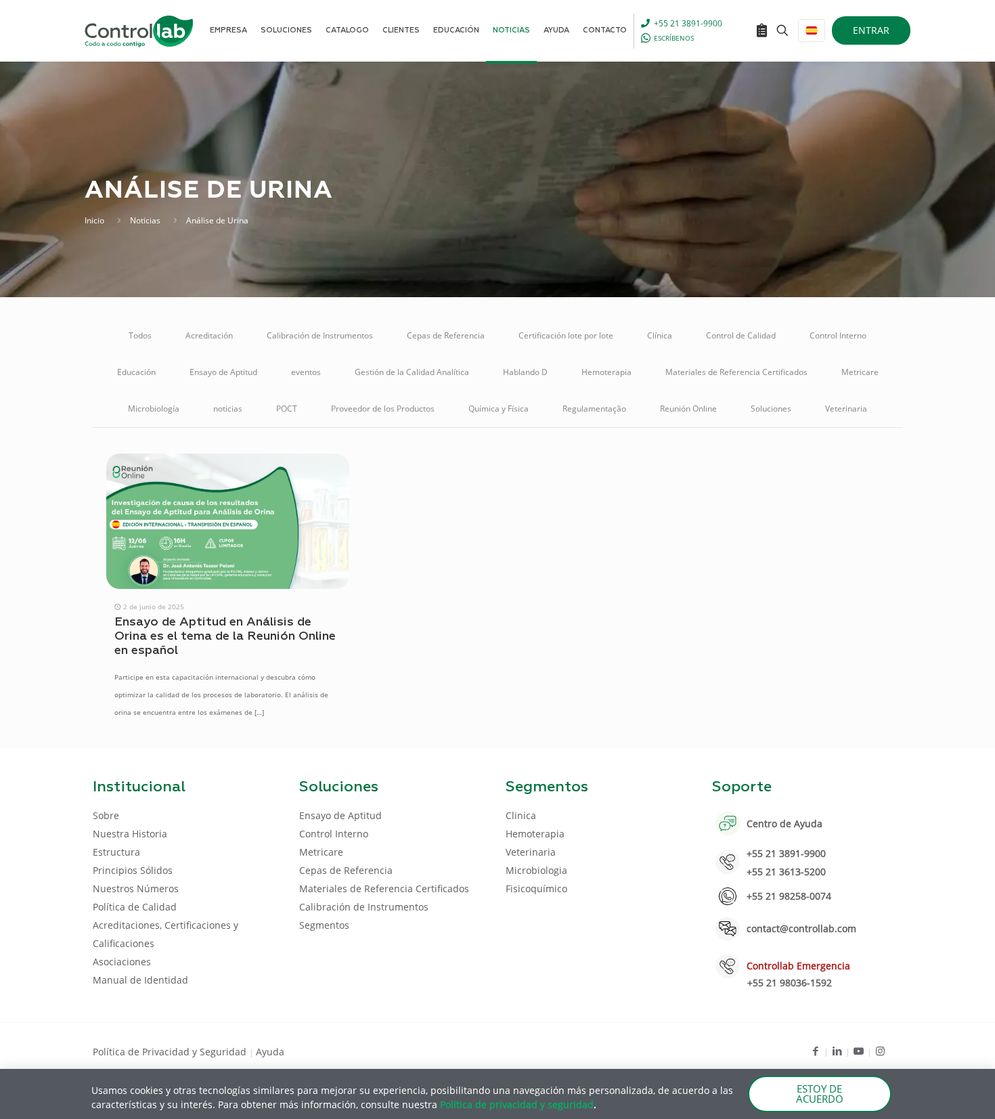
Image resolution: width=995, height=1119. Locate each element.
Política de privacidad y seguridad (517, 1104)
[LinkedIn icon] (836, 1050)
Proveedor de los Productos (383, 408)
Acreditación (209, 335)
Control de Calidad (741, 335)
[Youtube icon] (858, 1050)
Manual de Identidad (140, 979)
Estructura (116, 852)
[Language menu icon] (811, 30)
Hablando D (525, 372)
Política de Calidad (135, 906)
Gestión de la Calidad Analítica (412, 372)
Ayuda (270, 1051)
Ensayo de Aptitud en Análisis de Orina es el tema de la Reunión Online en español (225, 636)
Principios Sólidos (133, 870)
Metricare (860, 372)
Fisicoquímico (536, 888)
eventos (306, 372)
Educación (136, 372)
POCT (286, 408)
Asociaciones (122, 961)
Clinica (521, 815)
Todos (140, 335)
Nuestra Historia (130, 833)
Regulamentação (594, 408)
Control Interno (838, 335)
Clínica (659, 335)
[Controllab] (139, 30)
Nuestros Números (136, 888)
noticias (227, 408)
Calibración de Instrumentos (320, 335)
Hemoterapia (606, 372)
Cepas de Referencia (446, 335)
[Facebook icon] (815, 1050)
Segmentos (324, 925)
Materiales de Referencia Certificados (736, 372)
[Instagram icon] (880, 1050)
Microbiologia (536, 870)
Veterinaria (846, 408)
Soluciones (771, 408)
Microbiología (153, 408)
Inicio (94, 220)
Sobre (106, 815)
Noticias (145, 220)
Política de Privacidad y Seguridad (171, 1051)
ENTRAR (871, 30)
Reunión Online (688, 408)
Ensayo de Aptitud (223, 372)
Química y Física (498, 408)
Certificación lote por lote (565, 335)
